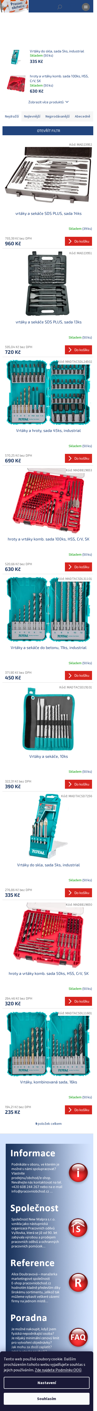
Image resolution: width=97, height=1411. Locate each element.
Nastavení (47, 1383)
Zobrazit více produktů (46, 102)
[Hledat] (60, 7)
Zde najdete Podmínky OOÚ (58, 1370)
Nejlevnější (32, 116)
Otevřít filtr (48, 130)
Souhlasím (46, 1399)
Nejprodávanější (58, 116)
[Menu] (86, 7)
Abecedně (82, 116)
